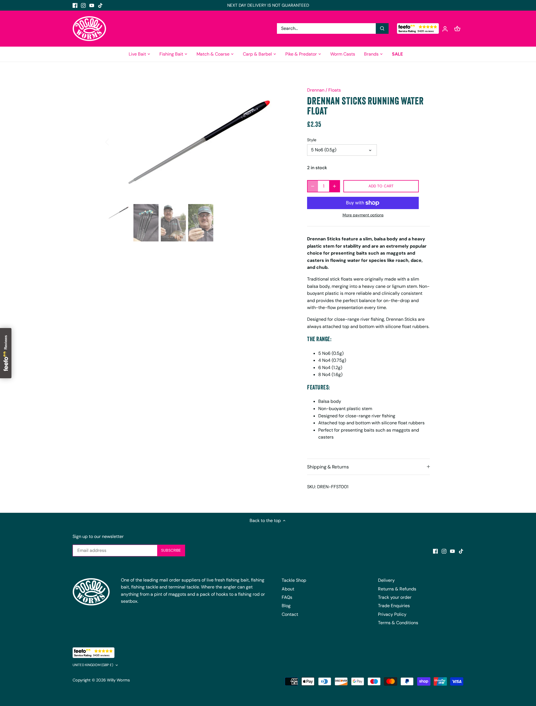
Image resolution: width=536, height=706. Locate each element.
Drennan (315, 90)
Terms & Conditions (398, 623)
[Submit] (382, 28)
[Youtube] (91, 5)
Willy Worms (118, 680)
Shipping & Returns (328, 467)
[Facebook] (75, 5)
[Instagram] (83, 5)
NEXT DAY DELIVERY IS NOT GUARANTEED (268, 5)
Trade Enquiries (394, 606)
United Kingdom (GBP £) (93, 665)
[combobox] (326, 28)
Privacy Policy (392, 614)
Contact (290, 614)
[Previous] (114, 141)
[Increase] (334, 186)
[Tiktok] (100, 5)
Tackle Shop (294, 580)
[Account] (445, 28)
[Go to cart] (457, 28)
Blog (286, 606)
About (288, 589)
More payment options (363, 215)
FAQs (287, 597)
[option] (200, 141)
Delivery (386, 580)
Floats (334, 90)
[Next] (285, 141)
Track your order (394, 597)
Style (311, 140)
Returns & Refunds (397, 589)
